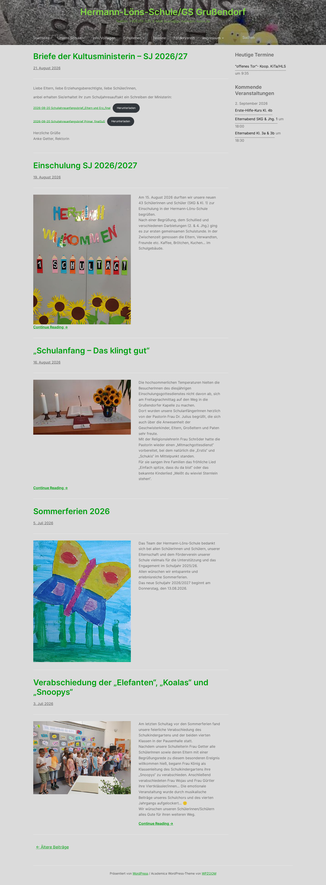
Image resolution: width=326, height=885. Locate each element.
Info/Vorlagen (104, 38)
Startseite (41, 38)
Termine (159, 38)
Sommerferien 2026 (71, 511)
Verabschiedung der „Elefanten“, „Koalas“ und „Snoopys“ (120, 687)
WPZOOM (209, 873)
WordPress (140, 873)
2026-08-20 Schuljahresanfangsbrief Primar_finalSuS (69, 121)
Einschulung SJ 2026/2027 (85, 165)
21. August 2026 (47, 68)
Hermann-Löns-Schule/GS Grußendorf (163, 11)
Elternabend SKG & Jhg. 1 (256, 119)
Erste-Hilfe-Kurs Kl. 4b (253, 110)
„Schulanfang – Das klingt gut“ (91, 350)
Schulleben (132, 38)
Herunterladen (126, 108)
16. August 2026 (47, 362)
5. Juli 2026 (43, 523)
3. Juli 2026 (43, 703)
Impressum (211, 38)
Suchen (287, 37)
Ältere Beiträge (52, 847)
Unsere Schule (69, 38)
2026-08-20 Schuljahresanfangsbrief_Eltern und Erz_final (71, 108)
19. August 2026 (47, 177)
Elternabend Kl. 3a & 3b (255, 133)
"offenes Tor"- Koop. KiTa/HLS (260, 66)
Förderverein (184, 38)
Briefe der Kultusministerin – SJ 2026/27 (110, 56)
